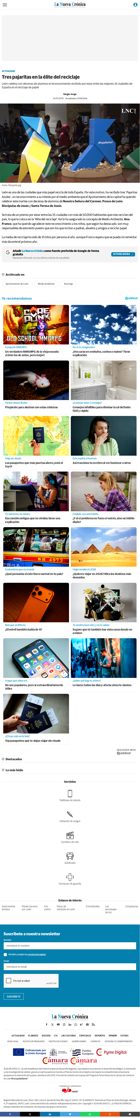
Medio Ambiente (46, 284)
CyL (56, 1036)
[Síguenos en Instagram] (64, 1024)
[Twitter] (30, 1114)
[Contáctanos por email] (87, 1024)
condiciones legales (37, 955)
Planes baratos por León (30, 908)
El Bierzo (33, 1036)
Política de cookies (58, 1041)
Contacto (95, 1041)
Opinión (113, 1036)
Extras (124, 1036)
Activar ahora (121, 254)
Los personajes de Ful (111, 909)
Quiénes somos (79, 1041)
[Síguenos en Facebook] (47, 1024)
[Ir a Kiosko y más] (81, 1024)
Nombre (7, 940)
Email (6, 961)
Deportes (100, 1036)
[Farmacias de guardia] (70, 879)
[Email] (130, 1114)
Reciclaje (68, 284)
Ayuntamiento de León (17, 284)
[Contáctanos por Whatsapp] (76, 1024)
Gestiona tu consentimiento (119, 1041)
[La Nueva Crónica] (70, 1019)
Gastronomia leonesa (8, 908)
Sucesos (46, 1036)
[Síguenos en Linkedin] (70, 1024)
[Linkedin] (50, 1114)
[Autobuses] (70, 858)
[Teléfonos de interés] (70, 795)
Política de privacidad (33, 1041)
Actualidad (8, 71)
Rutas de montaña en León (66, 908)
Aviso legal (12, 1041)
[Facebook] (10, 1114)
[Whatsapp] (90, 1114)
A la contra (47, 908)
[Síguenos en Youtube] (58, 1024)
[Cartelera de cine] (70, 837)
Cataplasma (131, 906)
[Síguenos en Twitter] (52, 1024)
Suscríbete (14, 996)
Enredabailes (93, 906)
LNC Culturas (68, 1036)
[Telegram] (70, 1114)
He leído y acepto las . (27, 955)
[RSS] (93, 1024)
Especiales (85, 1036)
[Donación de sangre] (70, 816)
